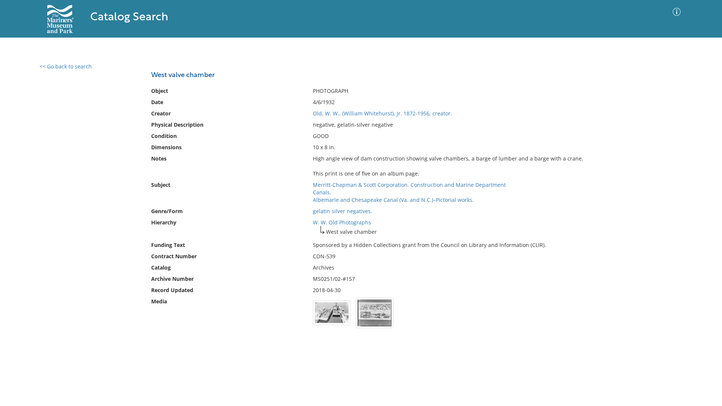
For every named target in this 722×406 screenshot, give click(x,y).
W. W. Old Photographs (342, 222)
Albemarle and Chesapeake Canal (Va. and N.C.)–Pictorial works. (393, 199)
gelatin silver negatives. (342, 211)
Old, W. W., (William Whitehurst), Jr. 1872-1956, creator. (382, 113)
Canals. (322, 192)
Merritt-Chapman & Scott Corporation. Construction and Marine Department (409, 184)
